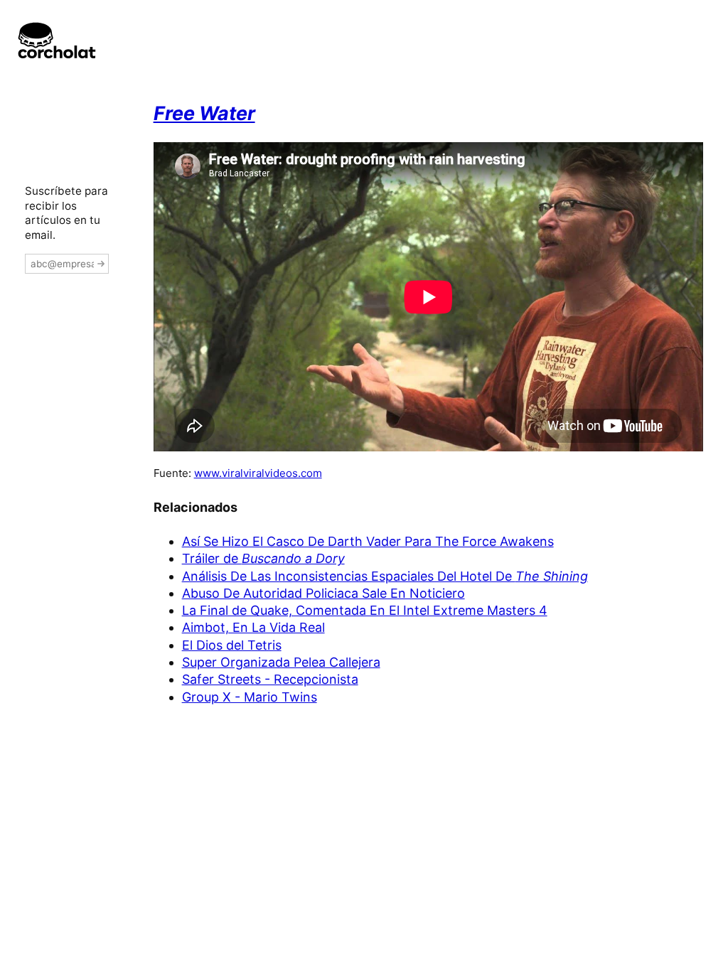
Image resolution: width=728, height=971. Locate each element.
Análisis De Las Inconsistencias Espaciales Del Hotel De (385, 576)
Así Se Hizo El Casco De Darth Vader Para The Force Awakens (368, 541)
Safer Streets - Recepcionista (270, 679)
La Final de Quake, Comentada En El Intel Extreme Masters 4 (364, 610)
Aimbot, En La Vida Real (253, 627)
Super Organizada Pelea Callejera (281, 662)
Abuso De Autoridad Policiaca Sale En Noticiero (323, 593)
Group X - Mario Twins (249, 697)
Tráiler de (263, 558)
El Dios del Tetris (232, 645)
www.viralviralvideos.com (258, 473)
